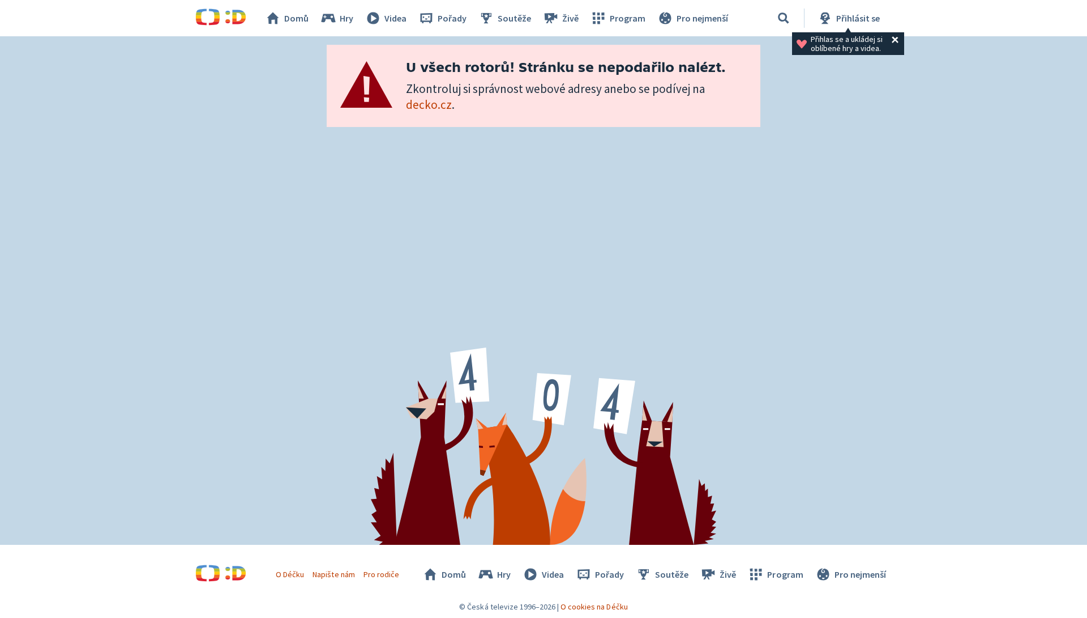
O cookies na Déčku (594, 607)
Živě (570, 18)
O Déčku (290, 574)
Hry (346, 18)
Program (627, 18)
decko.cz (429, 104)
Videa (395, 18)
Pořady (452, 18)
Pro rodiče (381, 574)
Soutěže (514, 18)
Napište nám (333, 574)
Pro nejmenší (702, 18)
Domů (296, 18)
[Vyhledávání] (783, 18)
